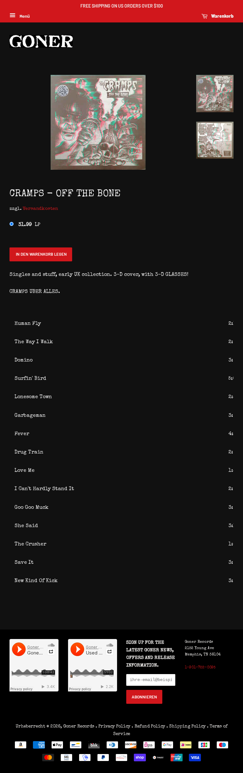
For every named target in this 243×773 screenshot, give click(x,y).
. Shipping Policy (186, 726)
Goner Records (79, 726)
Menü (23, 16)
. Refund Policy (148, 726)
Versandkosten (40, 208)
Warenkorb (222, 16)
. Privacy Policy (113, 726)
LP (29, 225)
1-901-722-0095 (200, 668)
